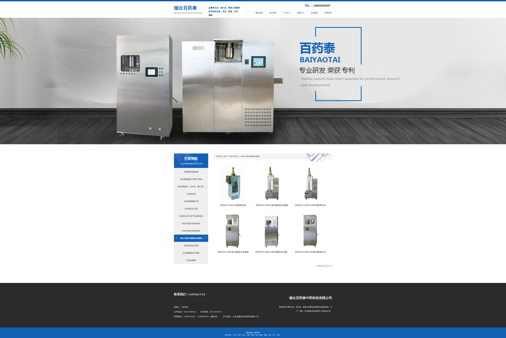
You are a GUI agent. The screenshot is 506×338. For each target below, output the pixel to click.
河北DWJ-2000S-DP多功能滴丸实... (311, 252)
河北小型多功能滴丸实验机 (250, 156)
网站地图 (249, 333)
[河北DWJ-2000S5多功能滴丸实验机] (272, 183)
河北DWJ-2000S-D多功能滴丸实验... (272, 252)
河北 (278, 335)
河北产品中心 (234, 156)
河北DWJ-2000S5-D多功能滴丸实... (311, 205)
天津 (247, 335)
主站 (234, 335)
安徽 (265, 335)
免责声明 (257, 333)
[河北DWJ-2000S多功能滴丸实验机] (233, 229)
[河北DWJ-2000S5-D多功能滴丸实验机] (311, 183)
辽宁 (274, 335)
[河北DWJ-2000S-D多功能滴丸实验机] (272, 229)
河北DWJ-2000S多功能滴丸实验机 (233, 252)
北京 (243, 335)
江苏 (269, 335)
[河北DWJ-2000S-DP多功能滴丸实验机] (311, 229)
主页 (225, 156)
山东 (239, 335)
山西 (256, 335)
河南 (252, 335)
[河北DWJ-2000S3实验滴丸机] (233, 183)
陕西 (260, 335)
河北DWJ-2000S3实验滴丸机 (233, 205)
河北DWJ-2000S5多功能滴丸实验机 (272, 205)
